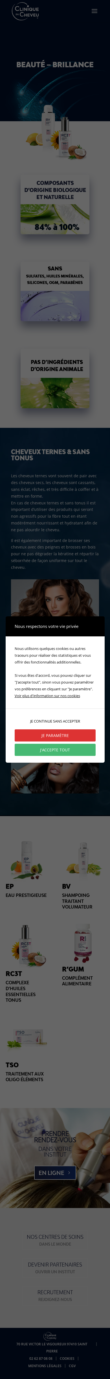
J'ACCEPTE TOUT (55, 750)
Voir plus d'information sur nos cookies (47, 695)
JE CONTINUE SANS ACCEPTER (55, 721)
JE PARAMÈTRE (55, 735)
